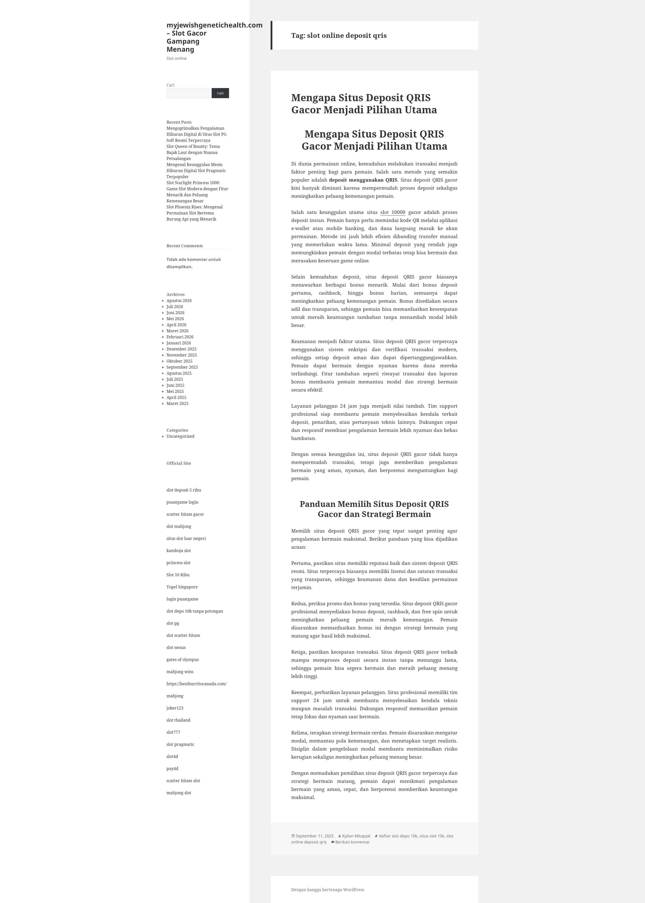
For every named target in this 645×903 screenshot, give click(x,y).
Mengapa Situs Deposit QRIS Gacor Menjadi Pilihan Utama (364, 103)
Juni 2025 (175, 385)
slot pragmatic (180, 744)
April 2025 (176, 397)
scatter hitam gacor (185, 514)
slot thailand (178, 720)
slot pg (173, 623)
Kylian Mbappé (356, 836)
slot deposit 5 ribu (184, 490)
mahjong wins (180, 671)
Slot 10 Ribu (178, 575)
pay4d (172, 768)
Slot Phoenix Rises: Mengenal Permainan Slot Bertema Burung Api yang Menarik (195, 213)
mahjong (175, 696)
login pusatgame (182, 599)
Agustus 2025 (179, 373)
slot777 (173, 732)
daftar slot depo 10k (398, 836)
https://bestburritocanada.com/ (197, 684)
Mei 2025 (175, 391)
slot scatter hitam (183, 635)
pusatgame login (182, 502)
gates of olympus (183, 659)
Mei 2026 (175, 318)
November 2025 (182, 355)
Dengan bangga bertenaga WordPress (327, 889)
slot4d (172, 756)
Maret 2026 (177, 331)
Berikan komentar (352, 842)
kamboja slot (179, 550)
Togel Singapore (182, 587)
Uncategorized (181, 436)
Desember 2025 (182, 349)
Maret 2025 (177, 403)
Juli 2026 (175, 306)
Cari (171, 85)
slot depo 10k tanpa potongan (195, 611)
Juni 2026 (175, 312)
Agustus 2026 (179, 300)
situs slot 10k (432, 836)
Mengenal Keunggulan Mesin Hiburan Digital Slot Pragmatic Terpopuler (196, 170)
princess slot (178, 562)
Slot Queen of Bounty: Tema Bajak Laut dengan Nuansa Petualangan (193, 152)
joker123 (175, 708)
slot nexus (176, 647)
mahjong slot (179, 793)
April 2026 (176, 324)
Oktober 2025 (179, 361)
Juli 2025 (175, 379)
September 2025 (182, 367)
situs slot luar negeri (186, 538)
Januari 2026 (179, 343)
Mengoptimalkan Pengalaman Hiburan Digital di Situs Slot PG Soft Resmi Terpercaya (197, 134)
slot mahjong (179, 526)
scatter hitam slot (183, 780)
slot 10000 (392, 212)
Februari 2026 (180, 337)
